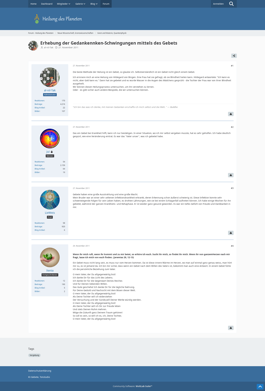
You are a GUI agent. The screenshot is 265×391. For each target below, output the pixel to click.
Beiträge (38, 104)
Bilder (37, 111)
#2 (232, 126)
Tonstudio (45, 377)
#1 (232, 65)
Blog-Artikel (40, 107)
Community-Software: (132, 386)
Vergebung (34, 355)
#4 (232, 245)
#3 (232, 188)
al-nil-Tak (48, 47)
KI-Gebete (33, 377)
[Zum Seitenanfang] (260, 386)
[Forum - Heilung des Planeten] (132, 18)
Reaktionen (39, 100)
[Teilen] (234, 56)
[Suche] (231, 4)
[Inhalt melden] (231, 114)
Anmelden (218, 3)
